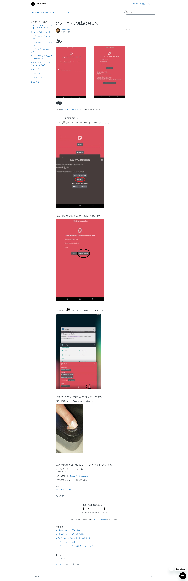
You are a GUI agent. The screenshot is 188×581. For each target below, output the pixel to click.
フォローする (126, 29)
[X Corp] (60, 496)
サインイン (59, 564)
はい (88, 509)
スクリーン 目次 (37, 77)
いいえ (100, 509)
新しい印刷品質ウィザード (40, 32)
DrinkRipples (35, 12)
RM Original (60, 489)
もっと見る (35, 82)
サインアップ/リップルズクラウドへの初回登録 (73, 538)
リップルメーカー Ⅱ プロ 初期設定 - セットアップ (74, 546)
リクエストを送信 (139, 4)
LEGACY (69, 489)
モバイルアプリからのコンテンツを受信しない (41, 57)
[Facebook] (57, 496)
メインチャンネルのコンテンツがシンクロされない (41, 64)
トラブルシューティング (64, 12)
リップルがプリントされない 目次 (41, 50)
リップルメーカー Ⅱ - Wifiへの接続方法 (70, 534)
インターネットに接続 (70, 109)
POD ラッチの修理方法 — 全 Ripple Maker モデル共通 (41, 26)
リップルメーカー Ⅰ (47, 12)
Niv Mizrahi (65, 29)
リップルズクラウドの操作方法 (67, 542)
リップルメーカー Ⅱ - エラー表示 (68, 530)
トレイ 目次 (36, 69)
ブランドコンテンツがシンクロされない (41, 44)
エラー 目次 (36, 73)
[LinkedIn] (63, 496)
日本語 (153, 577)
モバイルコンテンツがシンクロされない (41, 37)
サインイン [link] (151, 4)
